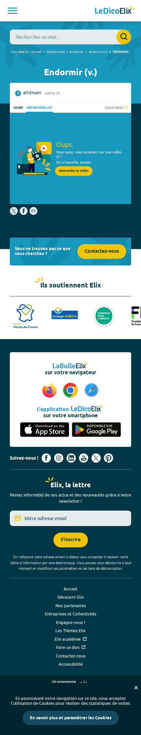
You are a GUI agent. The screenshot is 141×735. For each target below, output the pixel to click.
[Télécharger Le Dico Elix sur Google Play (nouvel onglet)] (96, 429)
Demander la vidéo (74, 171)
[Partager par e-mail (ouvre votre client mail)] (33, 213)
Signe (18, 107)
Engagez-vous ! (70, 622)
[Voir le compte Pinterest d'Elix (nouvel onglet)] (108, 458)
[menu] (12, 10)
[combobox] (70, 37)
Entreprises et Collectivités (70, 613)
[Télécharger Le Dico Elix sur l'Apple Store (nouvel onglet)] (44, 429)
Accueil (36, 52)
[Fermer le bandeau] (136, 688)
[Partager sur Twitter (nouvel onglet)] (14, 213)
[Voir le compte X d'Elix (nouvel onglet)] (96, 458)
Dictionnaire (56, 52)
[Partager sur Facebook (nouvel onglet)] (24, 213)
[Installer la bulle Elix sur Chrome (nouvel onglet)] (71, 391)
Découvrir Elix (70, 597)
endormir (77, 52)
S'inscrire (71, 540)
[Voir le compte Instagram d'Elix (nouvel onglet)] (58, 458)
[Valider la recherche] (123, 37)
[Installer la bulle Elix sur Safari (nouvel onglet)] (91, 391)
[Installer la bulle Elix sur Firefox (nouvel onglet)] (50, 391)
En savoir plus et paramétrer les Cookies (70, 718)
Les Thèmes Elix (70, 630)
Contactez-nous (102, 251)
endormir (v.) (98, 52)
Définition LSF (39, 107)
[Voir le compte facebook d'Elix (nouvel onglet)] (46, 458)
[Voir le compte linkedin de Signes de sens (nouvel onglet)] (71, 458)
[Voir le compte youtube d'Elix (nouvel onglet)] (83, 458)
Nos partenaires (70, 605)
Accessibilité (71, 664)
